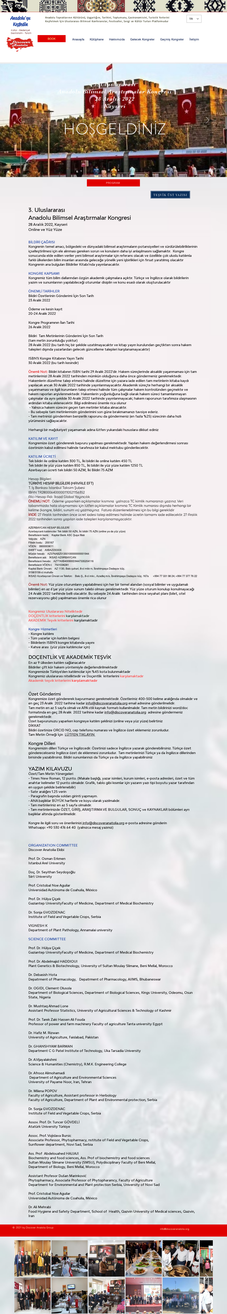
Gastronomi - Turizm (21, 33)
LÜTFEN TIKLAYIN (80, 734)
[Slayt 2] (112, 170)
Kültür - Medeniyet (20, 30)
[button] (96, 39)
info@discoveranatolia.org (107, 703)
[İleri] (207, 120)
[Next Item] (207, 1276)
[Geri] (19, 120)
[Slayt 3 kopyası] (118, 169)
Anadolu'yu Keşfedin (20, 21)
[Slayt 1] (108, 169)
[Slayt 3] (115, 169)
